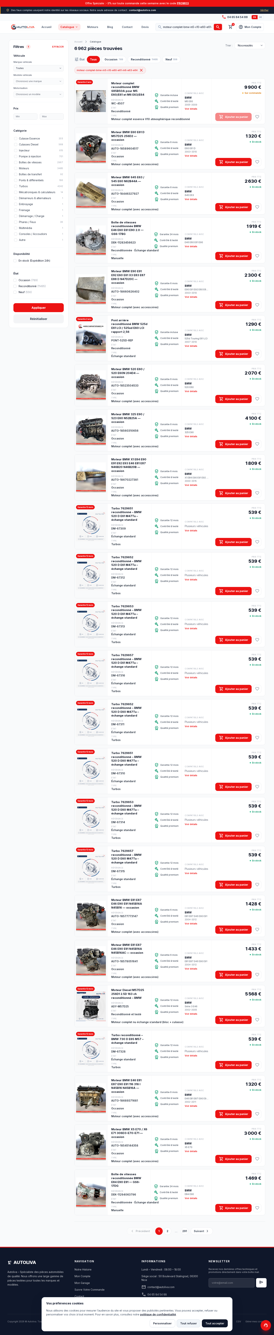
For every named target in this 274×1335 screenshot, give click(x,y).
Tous (93, 59)
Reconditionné (144, 59)
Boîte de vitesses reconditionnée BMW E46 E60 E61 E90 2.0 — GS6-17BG (127, 228)
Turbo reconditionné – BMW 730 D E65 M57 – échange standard (127, 1039)
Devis (145, 27)
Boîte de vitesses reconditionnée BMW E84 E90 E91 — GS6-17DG (126, 1180)
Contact (127, 27)
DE (260, 17)
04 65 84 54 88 (235, 17)
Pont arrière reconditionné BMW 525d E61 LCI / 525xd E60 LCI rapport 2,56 (129, 326)
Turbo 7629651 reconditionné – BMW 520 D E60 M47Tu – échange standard (126, 758)
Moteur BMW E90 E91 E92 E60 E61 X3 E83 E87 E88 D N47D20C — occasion (128, 277)
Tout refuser (188, 1323)
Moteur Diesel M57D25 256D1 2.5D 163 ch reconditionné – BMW (127, 993)
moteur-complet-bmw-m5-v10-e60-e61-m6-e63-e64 (110, 70)
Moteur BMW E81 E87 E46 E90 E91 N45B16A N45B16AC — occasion (127, 948)
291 (184, 1231)
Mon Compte (82, 1276)
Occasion (114, 59)
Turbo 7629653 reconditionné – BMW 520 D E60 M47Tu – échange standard (126, 807)
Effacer (58, 46)
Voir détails (191, 108)
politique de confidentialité (158, 1314)
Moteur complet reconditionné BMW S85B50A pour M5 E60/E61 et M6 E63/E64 (127, 89)
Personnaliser (162, 1323)
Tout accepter (214, 1323)
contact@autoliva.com (157, 1287)
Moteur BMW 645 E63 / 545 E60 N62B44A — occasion (127, 181)
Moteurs (92, 27)
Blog (110, 27)
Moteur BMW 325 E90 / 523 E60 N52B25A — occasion (127, 418)
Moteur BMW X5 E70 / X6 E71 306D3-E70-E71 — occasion (129, 1133)
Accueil (46, 27)
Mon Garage (82, 1282)
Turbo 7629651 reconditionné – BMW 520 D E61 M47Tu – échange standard (126, 514)
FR (254, 17)
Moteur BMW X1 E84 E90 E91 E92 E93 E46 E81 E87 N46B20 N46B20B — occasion (128, 465)
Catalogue (69, 27)
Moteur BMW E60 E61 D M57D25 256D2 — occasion (127, 136)
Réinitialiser (38, 319)
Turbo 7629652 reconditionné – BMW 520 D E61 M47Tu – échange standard (126, 563)
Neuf (171, 59)
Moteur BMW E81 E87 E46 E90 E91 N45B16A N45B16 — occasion (126, 903)
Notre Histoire (83, 1269)
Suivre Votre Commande (90, 1289)
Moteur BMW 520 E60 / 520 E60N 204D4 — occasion (127, 372)
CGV (238, 1321)
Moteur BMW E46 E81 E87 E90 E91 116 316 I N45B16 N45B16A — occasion (126, 1086)
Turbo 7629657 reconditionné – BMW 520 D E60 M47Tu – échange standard (126, 856)
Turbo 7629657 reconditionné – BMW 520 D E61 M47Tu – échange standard (126, 660)
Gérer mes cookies (256, 1321)
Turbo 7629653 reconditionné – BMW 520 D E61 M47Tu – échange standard (126, 612)
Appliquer (39, 308)
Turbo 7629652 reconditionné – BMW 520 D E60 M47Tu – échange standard (126, 709)
